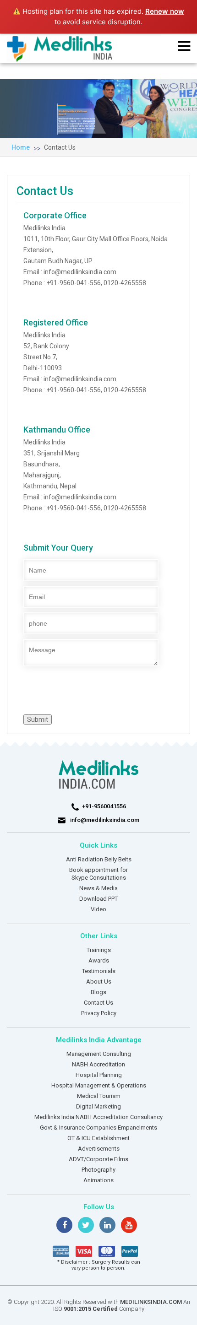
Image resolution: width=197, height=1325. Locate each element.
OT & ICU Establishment (98, 1138)
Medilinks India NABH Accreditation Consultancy (98, 1117)
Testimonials (98, 971)
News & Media (98, 888)
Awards (98, 960)
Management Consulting (98, 1053)
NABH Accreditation (98, 1064)
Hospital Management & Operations (98, 1085)
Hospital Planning (99, 1074)
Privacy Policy (98, 1013)
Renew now (164, 11)
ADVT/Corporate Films (98, 1159)
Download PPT (98, 898)
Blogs (98, 992)
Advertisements (99, 1148)
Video (98, 909)
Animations (98, 1180)
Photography (98, 1169)
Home (20, 147)
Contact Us (60, 147)
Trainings (99, 949)
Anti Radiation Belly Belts (98, 859)
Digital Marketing (98, 1106)
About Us (98, 981)
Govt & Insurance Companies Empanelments (98, 1127)
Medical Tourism (98, 1095)
